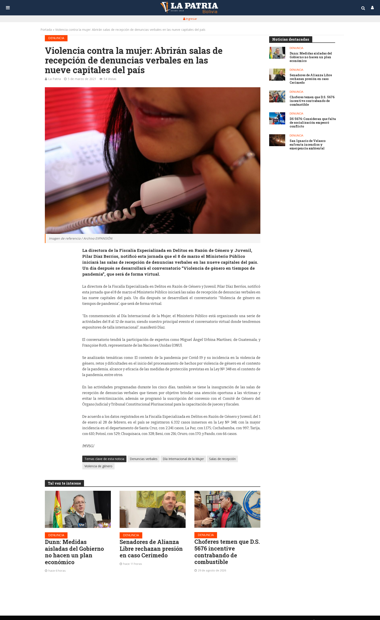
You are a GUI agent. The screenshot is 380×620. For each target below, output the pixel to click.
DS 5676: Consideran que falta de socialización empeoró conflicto (313, 122)
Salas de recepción (222, 459)
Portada (46, 29)
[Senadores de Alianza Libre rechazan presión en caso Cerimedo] (153, 509)
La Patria (54, 79)
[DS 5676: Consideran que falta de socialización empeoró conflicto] (277, 118)
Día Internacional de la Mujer (183, 459)
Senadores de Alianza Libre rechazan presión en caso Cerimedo (151, 548)
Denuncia (56, 38)
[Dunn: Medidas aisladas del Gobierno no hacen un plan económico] (78, 509)
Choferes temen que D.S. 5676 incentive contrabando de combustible (227, 551)
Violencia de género (98, 466)
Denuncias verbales (143, 459)
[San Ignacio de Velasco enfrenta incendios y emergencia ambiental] (277, 140)
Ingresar (191, 19)
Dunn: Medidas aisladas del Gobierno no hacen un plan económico (74, 551)
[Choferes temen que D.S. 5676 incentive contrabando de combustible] (227, 509)
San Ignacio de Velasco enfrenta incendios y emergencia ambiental (307, 144)
